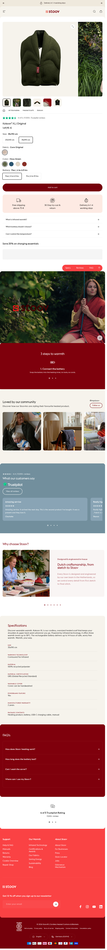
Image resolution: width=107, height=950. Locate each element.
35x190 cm (26, 140)
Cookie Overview (10, 861)
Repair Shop (8, 865)
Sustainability (35, 863)
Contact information (72, 928)
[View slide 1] (49, 378)
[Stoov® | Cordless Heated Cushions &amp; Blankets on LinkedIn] (100, 906)
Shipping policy (59, 928)
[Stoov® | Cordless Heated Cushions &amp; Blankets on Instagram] (87, 906)
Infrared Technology (38, 845)
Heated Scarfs (28, 110)
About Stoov (60, 845)
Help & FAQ (8, 845)
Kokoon (40, 110)
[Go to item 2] (17, 103)
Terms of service (49, 928)
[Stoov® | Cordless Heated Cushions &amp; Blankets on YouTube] (94, 906)
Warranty (7, 857)
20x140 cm (9, 140)
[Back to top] (99, 268)
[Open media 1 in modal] (72, 26)
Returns (6, 853)
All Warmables (13, 110)
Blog (31, 867)
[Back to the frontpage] (4, 110)
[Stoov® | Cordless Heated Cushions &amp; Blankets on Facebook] (80, 906)
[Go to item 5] (47, 103)
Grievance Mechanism (60, 866)
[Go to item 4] (37, 103)
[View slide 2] (52, 378)
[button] (99, 337)
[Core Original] (5, 152)
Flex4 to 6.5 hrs (12, 176)
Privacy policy (38, 928)
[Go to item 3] (27, 103)
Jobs (57, 861)
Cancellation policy (85, 928)
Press (57, 853)
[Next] (101, 3)
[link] (96, 405)
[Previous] (4, 3)
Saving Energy (35, 859)
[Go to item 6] (58, 103)
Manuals (6, 849)
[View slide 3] (55, 378)
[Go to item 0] (7, 103)
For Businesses (61, 849)
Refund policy (28, 928)
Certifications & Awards (36, 850)
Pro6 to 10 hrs (32, 176)
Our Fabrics (34, 855)
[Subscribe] (55, 904)
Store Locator (61, 857)
